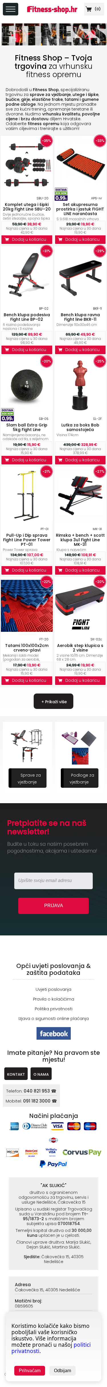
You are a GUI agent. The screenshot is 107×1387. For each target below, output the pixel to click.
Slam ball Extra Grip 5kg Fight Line (26, 427)
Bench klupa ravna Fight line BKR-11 (80, 317)
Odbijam (62, 1370)
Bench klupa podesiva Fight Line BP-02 (27, 317)
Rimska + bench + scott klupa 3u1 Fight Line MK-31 (80, 540)
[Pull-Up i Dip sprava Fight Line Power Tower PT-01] (27, 520)
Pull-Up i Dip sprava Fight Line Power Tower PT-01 (27, 540)
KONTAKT (16, 1074)
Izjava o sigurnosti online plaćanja (54, 1018)
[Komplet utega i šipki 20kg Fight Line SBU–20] (27, 189)
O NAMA (41, 1074)
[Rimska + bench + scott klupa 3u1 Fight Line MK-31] (80, 520)
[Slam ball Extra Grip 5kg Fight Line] (27, 409)
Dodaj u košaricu (30, 239)
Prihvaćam (30, 1370)
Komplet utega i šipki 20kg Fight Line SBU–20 (27, 206)
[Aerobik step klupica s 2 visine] (80, 630)
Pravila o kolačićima (53, 999)
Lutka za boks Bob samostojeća (80, 427)
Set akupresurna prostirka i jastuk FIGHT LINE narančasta (80, 209)
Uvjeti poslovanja (53, 989)
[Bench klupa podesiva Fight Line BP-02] (27, 299)
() (97, 9)
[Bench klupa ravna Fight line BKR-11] (80, 299)
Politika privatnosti (53, 1009)
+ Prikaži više (53, 702)
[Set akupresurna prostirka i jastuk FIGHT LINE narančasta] (80, 189)
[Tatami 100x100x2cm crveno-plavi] (27, 630)
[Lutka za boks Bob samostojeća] (80, 409)
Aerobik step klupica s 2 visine (80, 647)
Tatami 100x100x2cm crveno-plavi (27, 647)
